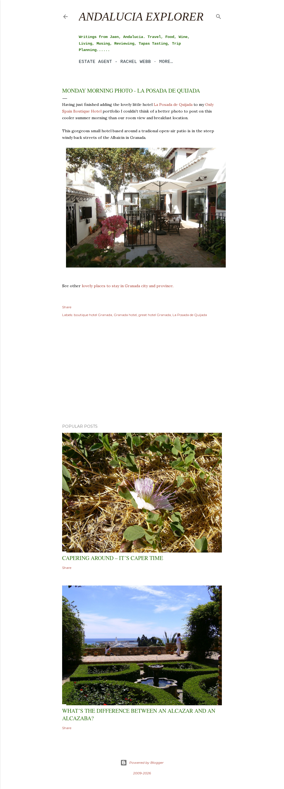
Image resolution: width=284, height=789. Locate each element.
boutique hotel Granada (93, 315)
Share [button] (66, 307)
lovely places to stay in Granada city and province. (128, 285)
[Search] (218, 15)
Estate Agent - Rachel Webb (115, 61)
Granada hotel (125, 315)
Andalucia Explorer (141, 16)
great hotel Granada (154, 315)
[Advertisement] (142, 371)
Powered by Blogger (146, 762)
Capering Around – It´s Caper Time (112, 558)
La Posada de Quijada (173, 104)
